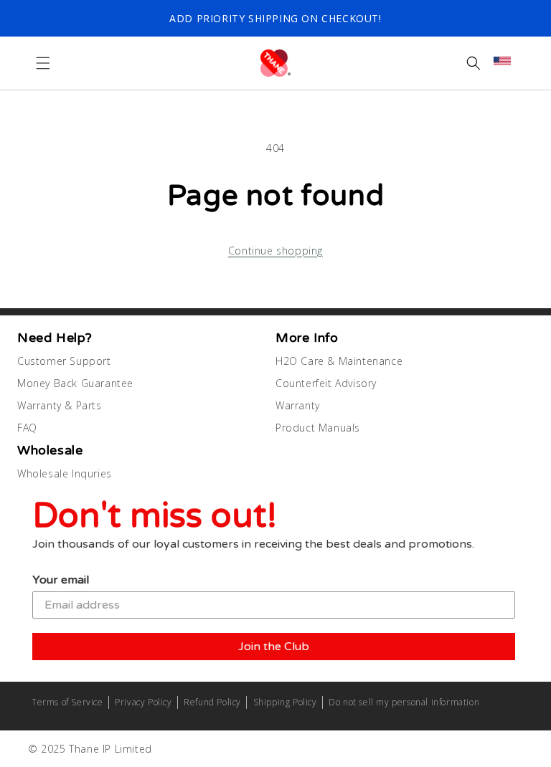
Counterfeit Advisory (326, 383)
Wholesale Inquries (64, 473)
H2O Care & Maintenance (339, 361)
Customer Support (64, 361)
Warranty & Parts (59, 405)
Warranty (298, 405)
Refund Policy (212, 702)
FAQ (27, 427)
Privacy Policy (143, 702)
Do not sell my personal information (404, 702)
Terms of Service (67, 702)
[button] (43, 63)
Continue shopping (275, 250)
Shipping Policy (285, 702)
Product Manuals (318, 427)
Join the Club (273, 646)
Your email (60, 580)
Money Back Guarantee (75, 383)
